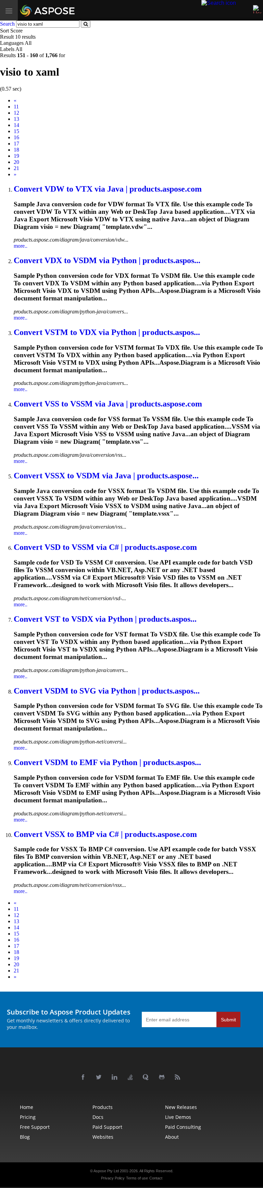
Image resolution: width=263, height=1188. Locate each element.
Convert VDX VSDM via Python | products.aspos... (107, 260)
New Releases (181, 1107)
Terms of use (137, 1178)
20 (16, 162)
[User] (257, 9)
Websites (102, 1137)
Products (102, 1107)
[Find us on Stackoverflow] (131, 1077)
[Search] (218, 3)
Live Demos (178, 1117)
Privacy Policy (113, 1178)
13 (16, 119)
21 (16, 168)
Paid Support (107, 1127)
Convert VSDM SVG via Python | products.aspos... (107, 690)
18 (16, 150)
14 (16, 125)
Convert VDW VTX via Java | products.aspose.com (108, 188)
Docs (97, 1117)
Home (26, 1107)
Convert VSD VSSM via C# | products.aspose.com (105, 547)
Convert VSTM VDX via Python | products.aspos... (107, 332)
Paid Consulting (183, 1127)
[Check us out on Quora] (147, 1077)
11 (16, 106)
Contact (155, 1178)
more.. (20, 246)
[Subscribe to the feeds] (178, 1077)
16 (16, 137)
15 (16, 131)
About (172, 1137)
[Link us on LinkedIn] (115, 1077)
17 (16, 143)
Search (7, 24)
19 (16, 156)
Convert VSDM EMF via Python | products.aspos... (107, 762)
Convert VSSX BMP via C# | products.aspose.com (105, 834)
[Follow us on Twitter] (100, 1077)
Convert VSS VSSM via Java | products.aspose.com (108, 403)
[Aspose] (66, 10)
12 (16, 113)
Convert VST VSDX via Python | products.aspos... (105, 619)
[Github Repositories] (163, 1077)
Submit (228, 1019)
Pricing (28, 1117)
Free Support (35, 1127)
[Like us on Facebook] (84, 1077)
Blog (25, 1137)
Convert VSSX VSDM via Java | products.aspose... (106, 475)
